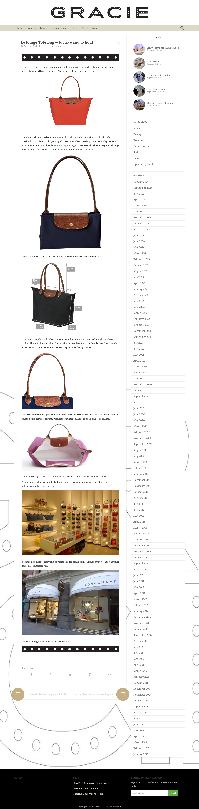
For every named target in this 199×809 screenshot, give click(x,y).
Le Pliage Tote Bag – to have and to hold (57, 42)
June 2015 (138, 724)
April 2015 (139, 736)
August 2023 (140, 271)
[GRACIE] (99, 12)
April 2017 (139, 593)
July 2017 (138, 575)
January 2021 (140, 378)
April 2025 (139, 199)
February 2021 (141, 372)
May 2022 (139, 307)
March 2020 (140, 426)
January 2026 (141, 181)
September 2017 (142, 563)
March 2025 (140, 205)
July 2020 (138, 408)
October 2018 (140, 491)
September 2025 (142, 187)
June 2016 (138, 652)
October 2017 (140, 557)
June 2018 (138, 509)
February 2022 (141, 318)
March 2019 (140, 462)
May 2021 (138, 354)
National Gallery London (86, 788)
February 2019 (141, 468)
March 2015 (140, 742)
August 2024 (140, 229)
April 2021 (139, 360)
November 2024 (142, 217)
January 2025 (140, 211)
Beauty (43, 28)
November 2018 (142, 485)
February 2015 (141, 748)
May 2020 (139, 420)
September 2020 (142, 396)
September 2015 (142, 706)
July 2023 (138, 277)
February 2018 (141, 533)
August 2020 (140, 402)
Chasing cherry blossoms (160, 103)
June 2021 (138, 348)
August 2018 (140, 497)
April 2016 (139, 664)
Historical (102, 783)
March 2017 (140, 599)
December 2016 (142, 617)
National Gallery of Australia (88, 794)
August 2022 (140, 295)
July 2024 (138, 235)
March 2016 (140, 670)
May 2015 (138, 730)
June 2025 (139, 193)
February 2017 (141, 605)
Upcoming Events (143, 164)
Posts (158, 37)
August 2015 (140, 712)
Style (74, 28)
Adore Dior (153, 61)
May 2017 (138, 587)
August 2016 (140, 641)
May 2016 (138, 658)
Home (19, 28)
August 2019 (140, 450)
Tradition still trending (159, 75)
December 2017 (142, 545)
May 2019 (138, 456)
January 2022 (141, 324)
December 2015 (142, 688)
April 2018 (139, 521)
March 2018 (140, 527)
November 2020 (142, 384)
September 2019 (142, 444)
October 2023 (141, 265)
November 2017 (142, 551)
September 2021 (142, 336)
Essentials (88, 783)
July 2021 (138, 342)
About (95, 28)
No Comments (58, 46)
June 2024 (139, 241)
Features (31, 28)
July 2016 (138, 646)
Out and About (59, 28)
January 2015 (140, 754)
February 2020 (141, 432)
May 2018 (138, 515)
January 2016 (140, 682)
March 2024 (140, 253)
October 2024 (141, 223)
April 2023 (139, 283)
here (68, 641)
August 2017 (140, 569)
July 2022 (138, 301)
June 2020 (139, 414)
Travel (84, 28)
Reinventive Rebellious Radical (163, 48)
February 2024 (141, 259)
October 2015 (140, 700)
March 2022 (140, 312)
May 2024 (139, 247)
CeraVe (77, 783)
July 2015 (138, 718)
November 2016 (142, 623)
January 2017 (140, 611)
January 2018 (140, 539)
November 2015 (142, 694)
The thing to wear (156, 89)
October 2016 (140, 629)
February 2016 (141, 676)
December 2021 (142, 330)
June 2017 (138, 581)
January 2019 (140, 474)
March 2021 (140, 366)
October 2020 (141, 390)
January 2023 (140, 289)
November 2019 (142, 438)
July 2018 (138, 503)
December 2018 (142, 479)
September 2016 (142, 635)
